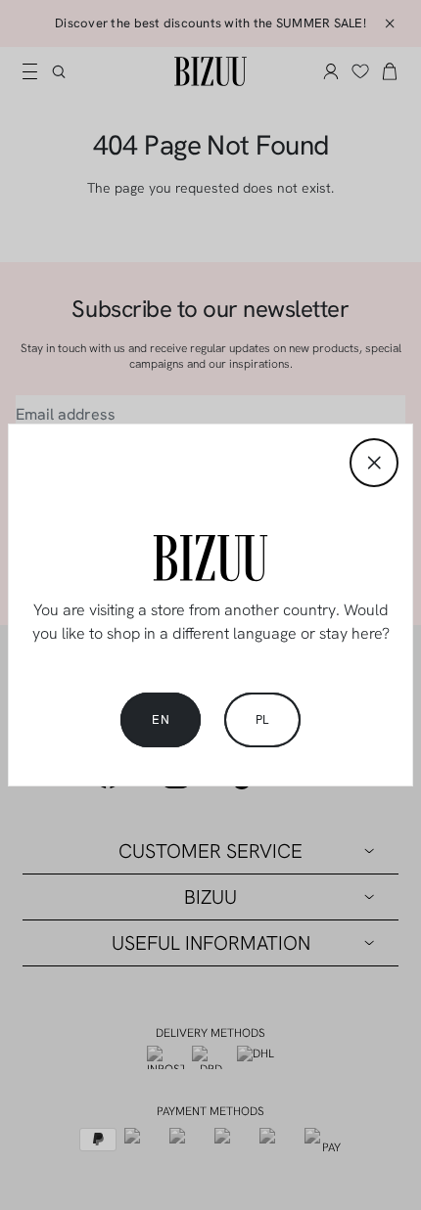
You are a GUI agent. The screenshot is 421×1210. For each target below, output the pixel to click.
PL (262, 719)
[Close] (374, 462)
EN (160, 719)
